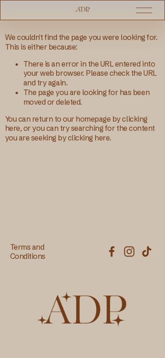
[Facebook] (111, 251)
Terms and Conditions (27, 251)
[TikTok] (146, 251)
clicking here (89, 137)
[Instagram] (129, 251)
